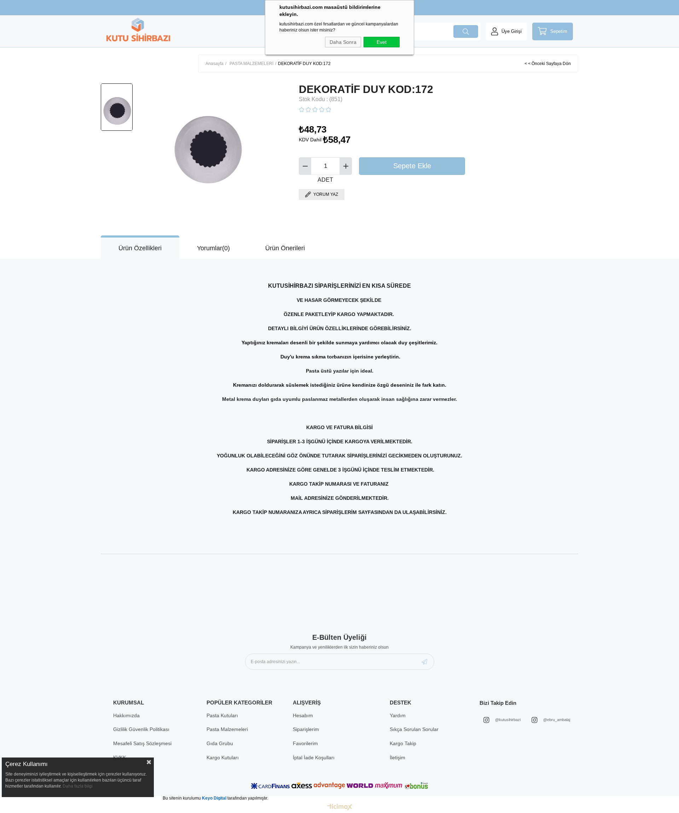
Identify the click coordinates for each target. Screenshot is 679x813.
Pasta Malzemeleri (227, 729)
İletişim (397, 757)
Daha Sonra (343, 42)
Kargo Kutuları (223, 757)
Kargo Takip (403, 743)
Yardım (398, 715)
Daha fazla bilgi (78, 786)
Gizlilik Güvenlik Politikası (141, 729)
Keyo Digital (214, 798)
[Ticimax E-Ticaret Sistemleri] (339, 807)
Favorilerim (305, 743)
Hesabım (303, 715)
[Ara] (465, 31)
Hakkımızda (126, 715)
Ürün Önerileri (285, 248)
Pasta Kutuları (222, 715)
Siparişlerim (306, 729)
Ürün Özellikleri (140, 248)
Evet (382, 42)
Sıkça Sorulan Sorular (414, 729)
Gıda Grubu (220, 743)
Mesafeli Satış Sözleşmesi (142, 743)
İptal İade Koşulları (314, 757)
